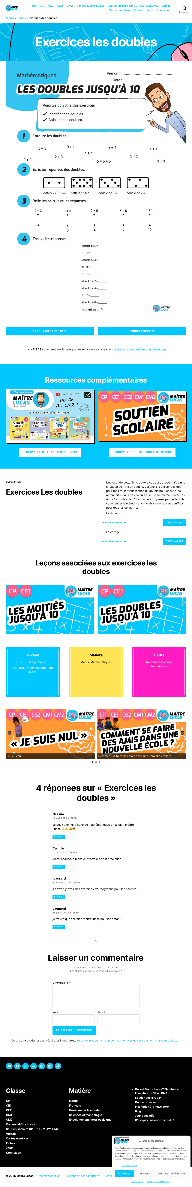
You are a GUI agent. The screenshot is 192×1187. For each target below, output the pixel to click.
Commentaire (61, 983)
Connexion (164, 10)
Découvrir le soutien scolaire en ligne (142, 452)
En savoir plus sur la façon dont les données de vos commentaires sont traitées (127, 1040)
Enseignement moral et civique (90, 1119)
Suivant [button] (182, 733)
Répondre (59, 837)
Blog (138, 1111)
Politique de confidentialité (158, 1181)
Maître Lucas (24, 1175)
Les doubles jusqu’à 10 (113, 522)
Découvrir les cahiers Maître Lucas (50, 452)
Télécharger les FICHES (50, 331)
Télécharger (174, 522)
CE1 (42, 5)
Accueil (9, 18)
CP (34, 5)
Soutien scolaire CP (148, 1097)
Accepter (124, 1173)
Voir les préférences (172, 1173)
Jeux (150, 10)
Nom (55, 1012)
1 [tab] (92, 762)
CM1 (60, 5)
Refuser (145, 1173)
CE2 (51, 5)
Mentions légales (49, 1175)
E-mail (101, 1012)
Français (75, 1105)
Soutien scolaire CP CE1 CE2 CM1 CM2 (133, 5)
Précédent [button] (10, 733)
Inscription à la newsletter (152, 1106)
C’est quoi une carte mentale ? (154, 1120)
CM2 (70, 5)
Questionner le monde (84, 1110)
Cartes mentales (119, 10)
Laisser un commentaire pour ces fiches (139, 349)
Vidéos (166, 5)
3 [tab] (99, 762)
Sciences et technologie (85, 1115)
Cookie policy (137, 1181)
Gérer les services (129, 1165)
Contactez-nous (145, 1102)
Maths (73, 1101)
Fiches (138, 10)
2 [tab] (96, 762)
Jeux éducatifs (144, 1115)
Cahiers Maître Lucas (90, 5)
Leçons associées (142, 331)
